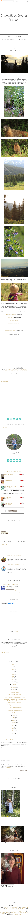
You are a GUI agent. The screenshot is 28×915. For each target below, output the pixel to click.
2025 (13, 666)
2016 (13, 681)
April (14, 718)
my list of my (8, 311)
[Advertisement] (14, 397)
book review (4, 906)
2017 (13, 679)
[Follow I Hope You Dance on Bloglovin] (7, 604)
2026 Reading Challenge (10, 584)
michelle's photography (12, 370)
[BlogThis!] (18, 368)
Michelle (7, 586)
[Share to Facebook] (21, 368)
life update (23, 369)
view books (17, 592)
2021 (13, 673)
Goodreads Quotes (23, 770)
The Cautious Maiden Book (14, 323)
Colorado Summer (15, 692)
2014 (13, 727)
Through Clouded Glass (11, 314)
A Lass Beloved (7, 497)
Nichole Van (7, 498)
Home (8, 36)
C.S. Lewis (8, 913)
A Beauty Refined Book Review (14, 702)
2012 (13, 730)
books (3, 913)
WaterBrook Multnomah (19, 910)
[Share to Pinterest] (22, 368)
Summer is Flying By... (14, 705)
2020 (13, 674)
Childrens (2, 911)
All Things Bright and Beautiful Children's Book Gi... (14, 704)
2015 (13, 725)
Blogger (16, 631)
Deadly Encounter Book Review (14, 694)
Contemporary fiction (4, 912)
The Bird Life (14, 712)
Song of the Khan (8, 480)
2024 (13, 668)
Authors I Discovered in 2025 (15, 555)
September (13, 687)
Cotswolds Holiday (8, 503)
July (14, 691)
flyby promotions (22, 911)
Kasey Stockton (8, 504)
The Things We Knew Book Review (14, 700)
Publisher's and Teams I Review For (14, 39)
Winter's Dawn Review (7, 740)
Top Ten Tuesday (22, 908)
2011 (13, 732)
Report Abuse (5, 652)
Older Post (4, 413)
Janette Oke (8, 767)
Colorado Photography (13, 369)
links (2, 370)
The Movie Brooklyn (14, 320)
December (14, 682)
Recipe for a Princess (8, 474)
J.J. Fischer (7, 481)
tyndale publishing (10, 908)
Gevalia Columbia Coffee (10, 330)
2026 (13, 664)
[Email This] (16, 368)
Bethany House (17, 906)
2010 (13, 733)
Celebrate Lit (15, 907)
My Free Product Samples (6, 326)
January (13, 723)
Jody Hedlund (14, 912)
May (14, 717)
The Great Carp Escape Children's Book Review (14, 714)
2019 (13, 676)
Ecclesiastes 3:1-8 (14, 43)
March (13, 720)
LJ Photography (10, 317)
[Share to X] (19, 368)
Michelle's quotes (6, 760)
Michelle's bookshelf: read (13, 471)
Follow (2, 893)
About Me (18, 36)
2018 (13, 677)
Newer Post (23, 413)
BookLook (5, 907)
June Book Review (15, 695)
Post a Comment (4, 381)
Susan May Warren (24, 912)
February (14, 722)
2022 (13, 671)
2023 (13, 669)
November (14, 684)
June (14, 715)
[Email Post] (14, 368)
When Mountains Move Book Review (14, 709)
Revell (26, 906)
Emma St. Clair (8, 487)
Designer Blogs (18, 914)
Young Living (4, 427)
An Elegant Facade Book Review (15, 707)
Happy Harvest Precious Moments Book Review (15, 697)
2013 (13, 728)
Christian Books (4, 544)
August (13, 689)
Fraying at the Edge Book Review (15, 710)
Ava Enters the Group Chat (10, 486)
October (13, 686)
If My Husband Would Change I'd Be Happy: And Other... (14, 699)
